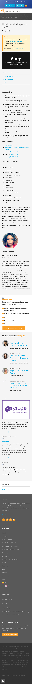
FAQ (6, 603)
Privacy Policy (5, 675)
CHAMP (4, 421)
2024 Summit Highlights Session (10, 546)
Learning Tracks (6, 556)
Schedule (4, 536)
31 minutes (18, 341)
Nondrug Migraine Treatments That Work (18, 344)
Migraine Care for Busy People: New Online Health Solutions (20, 385)
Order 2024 (20, 5)
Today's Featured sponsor (9, 436)
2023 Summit (5, 16)
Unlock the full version (16, 41)
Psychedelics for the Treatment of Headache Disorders (19, 358)
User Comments (9, 79)
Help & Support (8, 599)
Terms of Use (14, 675)
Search (4, 533)
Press (3, 579)
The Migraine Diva (9, 145)
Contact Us (22, 675)
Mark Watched (8, 72)
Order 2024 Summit (7, 539)
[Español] (26, 6)
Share (6, 82)
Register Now (10, 5)
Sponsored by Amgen (14, 381)
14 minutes (22, 381)
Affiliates (4, 572)
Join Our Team (6, 576)
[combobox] (26, 6)
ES (6, 582)
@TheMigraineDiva (14, 157)
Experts (4, 562)
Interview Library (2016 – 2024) (10, 559)
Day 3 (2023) (12, 16)
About (3, 569)
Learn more (5, 432)
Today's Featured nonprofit (9, 399)
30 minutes (18, 353)
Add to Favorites (9, 76)
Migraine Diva (14, 154)
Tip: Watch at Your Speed (9, 467)
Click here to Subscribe (10, 634)
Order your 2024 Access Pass (13, 328)
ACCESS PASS (7, 299)
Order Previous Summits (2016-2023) (11, 549)
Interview (12, 341)
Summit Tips (5, 553)
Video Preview (10, 37)
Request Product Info (10, 86)
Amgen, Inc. (5, 441)
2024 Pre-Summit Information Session (11, 543)
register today (19, 48)
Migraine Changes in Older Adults (19, 371)
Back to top (5, 489)
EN (8, 586)
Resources (5, 566)
